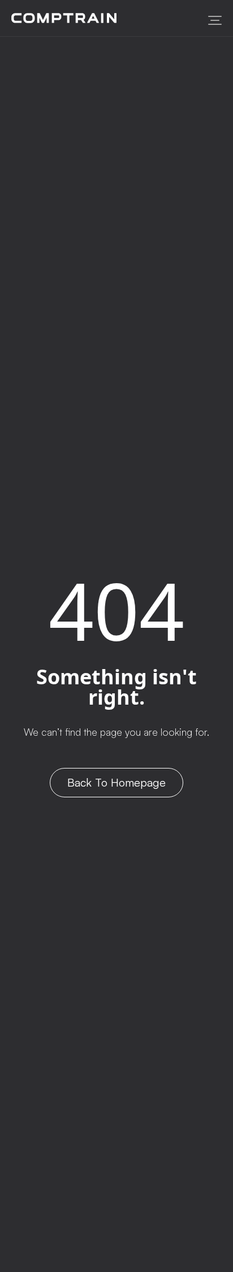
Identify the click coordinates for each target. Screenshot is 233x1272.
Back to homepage (116, 782)
